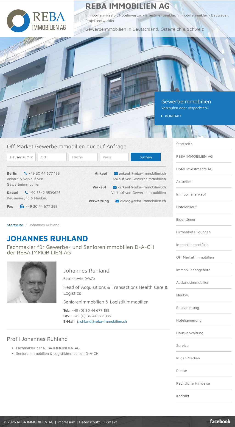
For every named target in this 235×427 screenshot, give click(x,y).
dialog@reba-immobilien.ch (143, 201)
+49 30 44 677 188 (44, 173)
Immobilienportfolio (192, 244)
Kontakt (173, 116)
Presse (181, 371)
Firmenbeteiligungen (193, 232)
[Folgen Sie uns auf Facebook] (220, 421)
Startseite (184, 144)
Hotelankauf (186, 207)
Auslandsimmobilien (192, 282)
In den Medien (188, 358)
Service (182, 345)
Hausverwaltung (189, 333)
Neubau (182, 295)
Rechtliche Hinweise (193, 383)
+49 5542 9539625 (44, 192)
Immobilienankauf (191, 194)
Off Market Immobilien (195, 257)
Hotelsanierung (188, 320)
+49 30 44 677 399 (41, 206)
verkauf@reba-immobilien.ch (142, 187)
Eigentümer (186, 219)
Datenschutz (89, 422)
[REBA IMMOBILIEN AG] (37, 18)
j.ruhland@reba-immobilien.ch (102, 321)
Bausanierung (187, 308)
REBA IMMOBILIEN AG (194, 156)
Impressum (66, 422)
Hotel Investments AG (194, 169)
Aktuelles (183, 181)
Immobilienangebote (193, 270)
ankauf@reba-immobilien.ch (142, 173)
